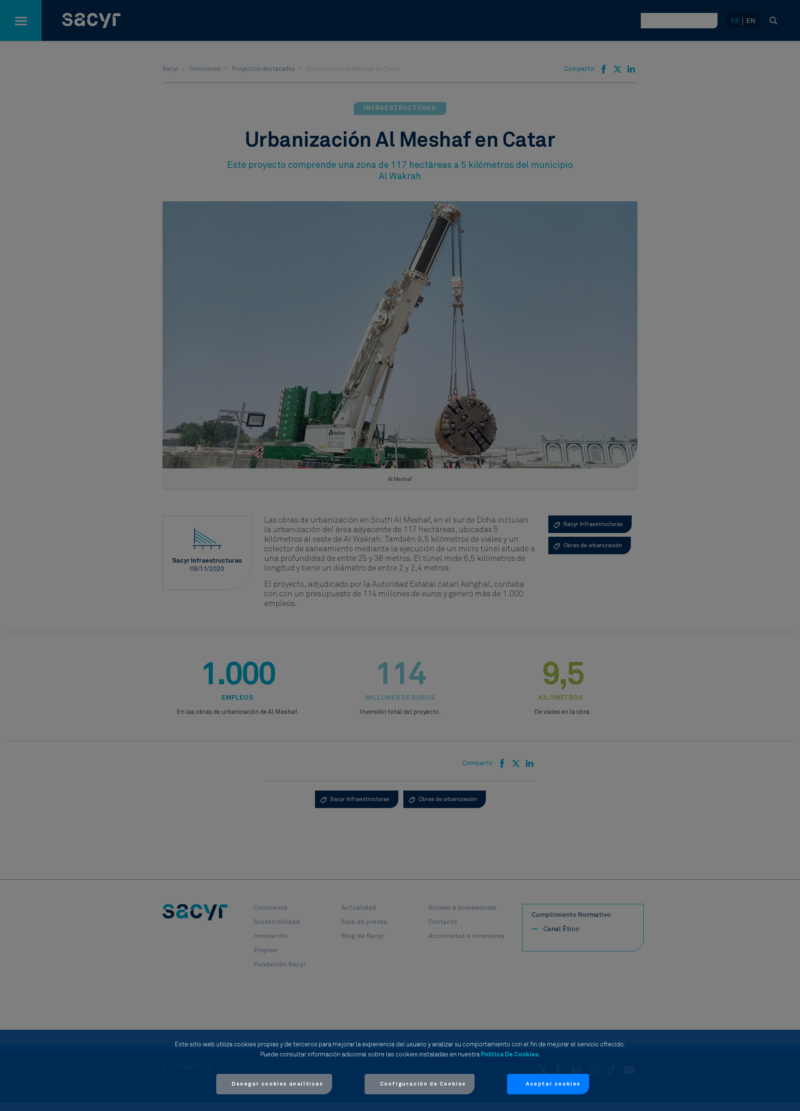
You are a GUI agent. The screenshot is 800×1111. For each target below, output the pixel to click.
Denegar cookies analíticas (277, 1084)
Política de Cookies (509, 1054)
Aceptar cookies (553, 1084)
